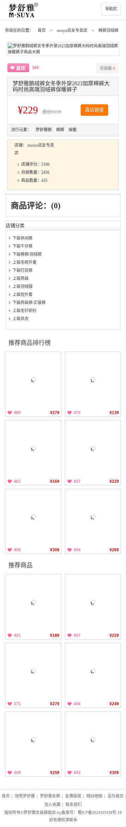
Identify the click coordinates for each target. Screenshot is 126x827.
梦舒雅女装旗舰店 (40, 812)
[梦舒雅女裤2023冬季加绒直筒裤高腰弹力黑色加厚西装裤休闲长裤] (33, 602)
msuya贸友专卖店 (72, 30)
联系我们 (74, 804)
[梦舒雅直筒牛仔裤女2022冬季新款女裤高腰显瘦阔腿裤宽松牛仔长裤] (33, 671)
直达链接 (94, 109)
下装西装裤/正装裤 (29, 302)
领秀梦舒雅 (25, 796)
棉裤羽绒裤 (108, 30)
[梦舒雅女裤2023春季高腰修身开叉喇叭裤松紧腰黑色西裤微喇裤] (93, 380)
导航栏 (111, 9)
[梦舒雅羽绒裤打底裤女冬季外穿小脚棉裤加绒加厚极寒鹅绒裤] (93, 448)
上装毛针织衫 (24, 310)
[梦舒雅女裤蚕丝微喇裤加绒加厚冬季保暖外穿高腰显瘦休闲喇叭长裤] (33, 380)
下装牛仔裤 (22, 246)
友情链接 (73, 796)
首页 (42, 30)
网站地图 (94, 796)
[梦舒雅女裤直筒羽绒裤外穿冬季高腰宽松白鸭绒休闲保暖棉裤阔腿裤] (93, 739)
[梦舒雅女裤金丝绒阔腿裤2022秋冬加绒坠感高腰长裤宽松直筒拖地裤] (33, 739)
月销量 (107, 68)
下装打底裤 (22, 270)
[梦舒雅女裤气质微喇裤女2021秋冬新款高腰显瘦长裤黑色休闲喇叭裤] (93, 671)
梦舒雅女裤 (50, 796)
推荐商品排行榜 (29, 343)
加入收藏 (52, 804)
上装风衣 (20, 318)
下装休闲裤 (22, 238)
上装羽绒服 (22, 286)
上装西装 (20, 278)
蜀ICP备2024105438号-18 (100, 812)
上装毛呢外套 (24, 262)
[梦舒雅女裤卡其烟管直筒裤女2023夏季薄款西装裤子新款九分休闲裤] (93, 517)
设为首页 (116, 796)
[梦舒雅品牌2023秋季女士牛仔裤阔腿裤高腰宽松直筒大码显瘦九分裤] (33, 448)
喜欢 (21, 68)
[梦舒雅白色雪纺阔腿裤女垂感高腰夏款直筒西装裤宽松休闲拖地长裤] (33, 517)
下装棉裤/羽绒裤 (27, 254)
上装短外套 (22, 294)
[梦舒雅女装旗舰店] (63, 10)
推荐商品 (20, 565)
